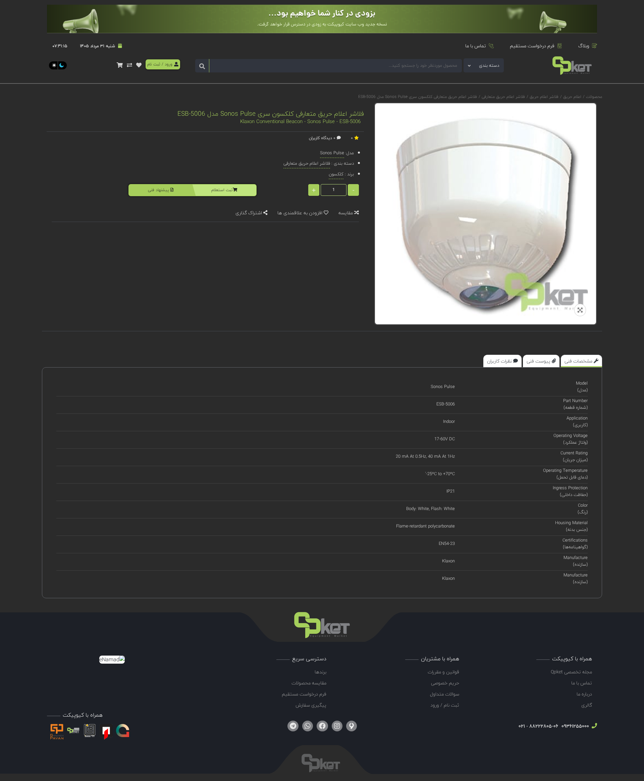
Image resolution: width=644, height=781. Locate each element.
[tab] (581, 361)
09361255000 (574, 726)
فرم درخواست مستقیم (532, 46)
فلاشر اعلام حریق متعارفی (502, 96)
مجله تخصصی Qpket (571, 672)
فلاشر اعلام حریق (543, 96)
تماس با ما (475, 46)
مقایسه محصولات (308, 683)
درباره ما (584, 694)
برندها (320, 672)
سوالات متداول (444, 694)
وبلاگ (583, 46)
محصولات (594, 96)
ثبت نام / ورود (444, 705)
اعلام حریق (571, 96)
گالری (586, 705)
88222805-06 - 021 (538, 726)
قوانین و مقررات (443, 672)
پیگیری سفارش (311, 705)
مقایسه (346, 213)
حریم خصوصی (445, 683)
